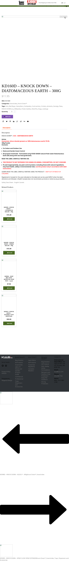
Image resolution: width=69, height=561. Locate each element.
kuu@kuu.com (58, 372)
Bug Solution (19, 360)
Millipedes (17, 109)
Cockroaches (36, 106)
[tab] (6, 127)
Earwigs (55, 106)
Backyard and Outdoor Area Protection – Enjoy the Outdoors (45, 375)
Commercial (19, 377)
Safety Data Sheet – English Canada (13, 182)
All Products (19, 362)
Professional (19, 379)
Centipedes (27, 106)
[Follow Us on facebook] (3, 366)
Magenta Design (7, 380)
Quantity (5, 111)
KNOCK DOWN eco (8, 109)
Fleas (60, 106)
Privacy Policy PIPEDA (6, 372)
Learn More (32, 360)
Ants (6, 106)
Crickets (43, 106)
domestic (50, 106)
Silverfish (34, 109)
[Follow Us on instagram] (6, 366)
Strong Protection (44, 383)
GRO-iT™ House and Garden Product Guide (18, 370)
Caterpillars (19, 106)
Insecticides (13, 103)
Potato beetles (26, 109)
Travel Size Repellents (31, 366)
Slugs (40, 109)
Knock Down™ (22, 103)
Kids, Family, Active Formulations (45, 368)
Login (64, 3)
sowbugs (45, 109)
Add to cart (8, 116)
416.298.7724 (58, 376)
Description (6, 128)
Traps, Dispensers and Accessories (19, 384)
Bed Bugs (12, 106)
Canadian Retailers (31, 370)
